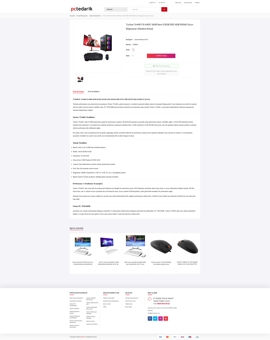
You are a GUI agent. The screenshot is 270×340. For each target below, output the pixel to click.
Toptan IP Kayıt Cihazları (90, 317)
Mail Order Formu (130, 301)
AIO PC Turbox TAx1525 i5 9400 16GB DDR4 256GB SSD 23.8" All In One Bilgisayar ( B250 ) (109, 264)
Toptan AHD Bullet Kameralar (91, 308)
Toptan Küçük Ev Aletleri (74, 312)
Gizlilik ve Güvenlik (108, 298)
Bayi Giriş (178, 2)
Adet (128, 56)
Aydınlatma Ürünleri (76, 301)
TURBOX (135, 45)
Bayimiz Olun (188, 2)
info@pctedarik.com (154, 313)
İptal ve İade (107, 304)
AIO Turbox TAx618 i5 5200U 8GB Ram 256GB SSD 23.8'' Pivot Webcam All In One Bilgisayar (135, 264)
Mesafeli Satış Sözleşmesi (111, 301)
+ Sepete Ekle (161, 56)
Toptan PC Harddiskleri (73, 304)
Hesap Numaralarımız (131, 298)
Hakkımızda (128, 304)
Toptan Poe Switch (91, 324)
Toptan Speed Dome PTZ (92, 303)
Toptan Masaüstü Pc (95, 16)
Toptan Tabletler (74, 308)
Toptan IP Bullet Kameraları (91, 298)
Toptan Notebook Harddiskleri (75, 317)
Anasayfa (72, 16)
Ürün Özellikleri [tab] (94, 92)
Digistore (82, 337)
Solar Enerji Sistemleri (76, 298)
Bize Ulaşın (128, 307)
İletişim (197, 2)
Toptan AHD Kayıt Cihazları (91, 312)
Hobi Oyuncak (90, 321)
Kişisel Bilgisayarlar (82, 16)
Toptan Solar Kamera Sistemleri (76, 321)
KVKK (104, 307)
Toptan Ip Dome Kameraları (74, 326)
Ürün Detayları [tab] (78, 92)
